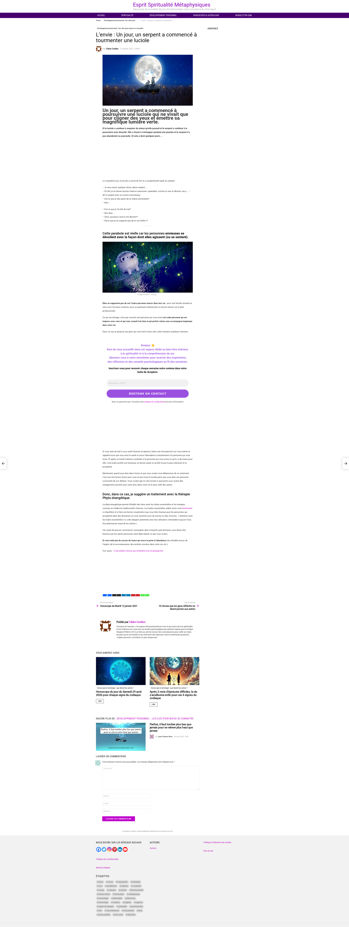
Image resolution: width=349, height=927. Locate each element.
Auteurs (153, 848)
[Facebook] (107, 595)
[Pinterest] (135, 595)
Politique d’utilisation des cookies (217, 842)
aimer (101, 882)
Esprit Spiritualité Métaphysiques (171, 5)
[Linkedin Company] (120, 849)
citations (124, 886)
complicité (137, 886)
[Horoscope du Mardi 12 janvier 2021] (3, 463)
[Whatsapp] (144, 595)
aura (100, 886)
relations (116, 902)
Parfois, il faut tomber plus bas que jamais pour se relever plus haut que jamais (171, 727)
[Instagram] (109, 849)
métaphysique (134, 894)
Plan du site (208, 851)
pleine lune (131, 898)
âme (140, 911)
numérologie (103, 898)
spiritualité (122, 906)
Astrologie (136, 882)
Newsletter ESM (243, 15)
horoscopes (119, 894)
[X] (116, 595)
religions (127, 902)
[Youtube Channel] (125, 849)
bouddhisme (112, 886)
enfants (123, 890)
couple (101, 890)
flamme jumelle (137, 890)
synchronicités (137, 906)
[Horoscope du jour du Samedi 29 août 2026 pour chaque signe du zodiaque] (121, 671)
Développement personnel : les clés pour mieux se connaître (155, 718)
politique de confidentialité (154, 402)
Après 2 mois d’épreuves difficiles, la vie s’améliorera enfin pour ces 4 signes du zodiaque (173, 695)
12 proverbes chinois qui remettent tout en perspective (138, 551)
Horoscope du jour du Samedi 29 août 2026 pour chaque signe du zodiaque (119, 693)
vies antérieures (113, 911)
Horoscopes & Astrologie (206, 15)
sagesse (139, 902)
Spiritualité (127, 15)
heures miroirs (104, 894)
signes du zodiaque (106, 906)
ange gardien (123, 882)
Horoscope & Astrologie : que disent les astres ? (115, 688)
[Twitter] (104, 849)
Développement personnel (163, 15)
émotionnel (187, 508)
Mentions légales (103, 868)
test (100, 911)
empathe (112, 890)
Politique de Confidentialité (107, 859)
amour (110, 882)
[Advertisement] (147, 160)
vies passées (129, 911)
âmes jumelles (104, 915)
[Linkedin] (126, 595)
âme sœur (119, 915)
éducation (131, 915)
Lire (100, 701)
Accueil (101, 15)
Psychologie (103, 902)
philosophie (117, 898)
